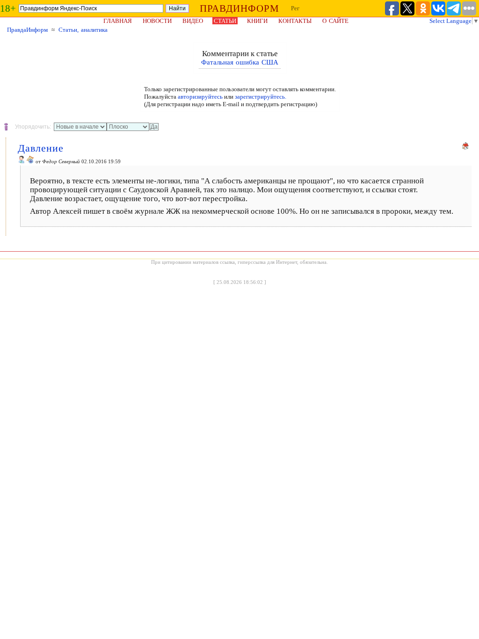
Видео (192, 20)
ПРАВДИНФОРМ (239, 8)
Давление (41, 148)
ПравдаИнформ (27, 29)
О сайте (335, 20)
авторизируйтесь (200, 96)
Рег (295, 8)
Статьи (225, 20)
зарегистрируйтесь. (260, 96)
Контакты (295, 20)
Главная (117, 20)
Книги (257, 20)
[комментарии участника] (30, 161)
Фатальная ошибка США (239, 62)
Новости (157, 20)
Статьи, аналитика (83, 29)
